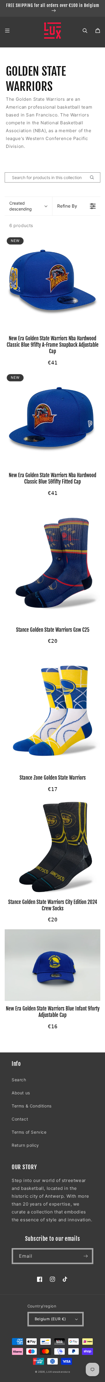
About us (21, 1092)
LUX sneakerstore (58, 1371)
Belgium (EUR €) (50, 1318)
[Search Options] (94, 177)
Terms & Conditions (32, 1105)
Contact (20, 1118)
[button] (7, 30)
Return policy (25, 1145)
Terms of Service (29, 1132)
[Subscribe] (85, 1256)
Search (19, 1079)
